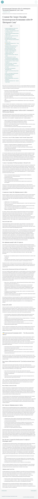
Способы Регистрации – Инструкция (11, 63)
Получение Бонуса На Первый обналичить (11, 59)
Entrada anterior (4, 490)
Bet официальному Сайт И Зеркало (10, 38)
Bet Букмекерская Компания (9, 74)
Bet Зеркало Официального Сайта (10, 49)
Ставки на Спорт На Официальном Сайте (11, 35)
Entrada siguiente (34, 490)
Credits (16, 496)
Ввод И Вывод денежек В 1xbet (10, 48)
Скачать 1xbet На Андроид (9, 64)
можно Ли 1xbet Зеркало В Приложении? (11, 73)
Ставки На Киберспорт (8, 75)
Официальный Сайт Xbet (9, 53)
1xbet (32, 142)
